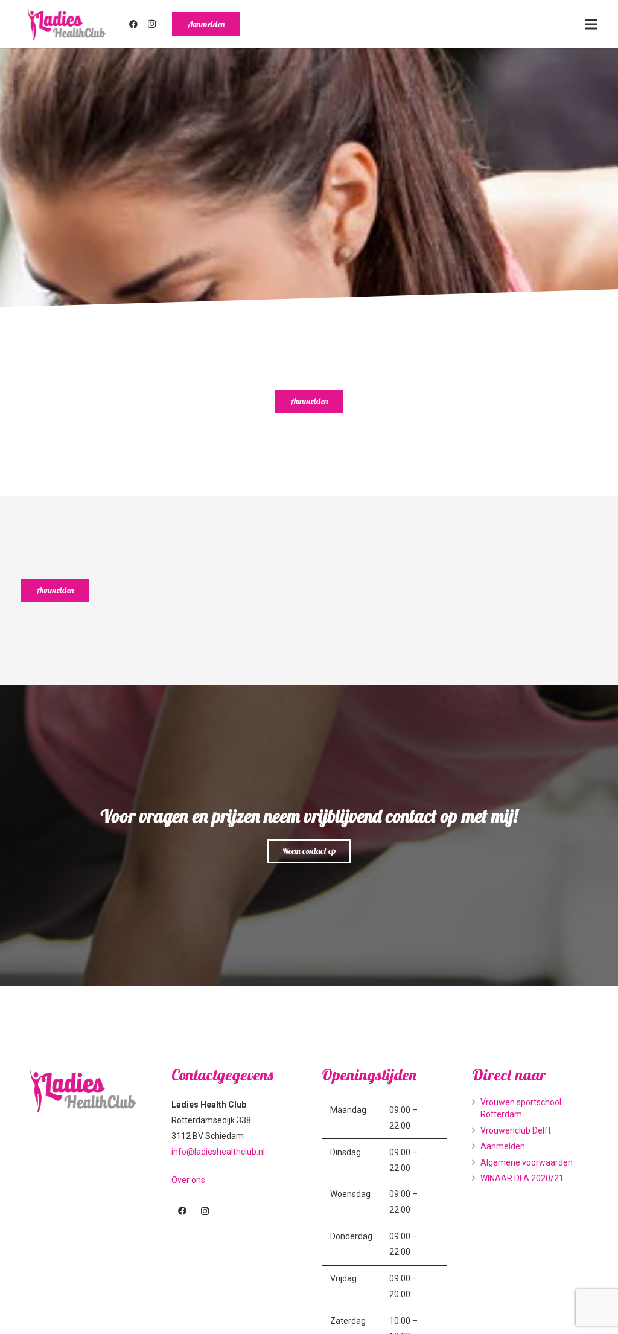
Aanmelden (502, 1146)
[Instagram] (152, 24)
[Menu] (591, 24)
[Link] (67, 24)
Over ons (188, 1180)
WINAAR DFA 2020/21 (522, 1178)
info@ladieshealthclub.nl (218, 1151)
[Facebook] (133, 24)
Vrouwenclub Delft (515, 1130)
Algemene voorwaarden (526, 1162)
